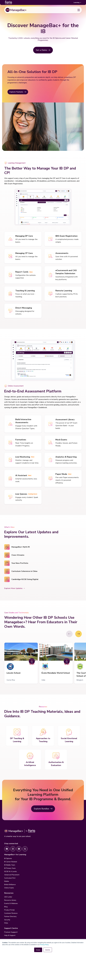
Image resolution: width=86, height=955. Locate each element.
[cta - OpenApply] (6, 848)
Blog (6, 907)
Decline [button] (47, 950)
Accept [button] (38, 950)
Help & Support (9, 935)
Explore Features (16, 92)
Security (7, 920)
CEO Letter (8, 897)
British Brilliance (10, 884)
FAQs (6, 923)
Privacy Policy (44, 944)
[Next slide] (78, 634)
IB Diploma (8, 858)
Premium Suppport (10, 932)
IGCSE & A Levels (10, 871)
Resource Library (10, 900)
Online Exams (9, 888)
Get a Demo (41, 50)
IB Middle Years (9, 865)
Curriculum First (9, 878)
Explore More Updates (13, 588)
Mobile (6, 881)
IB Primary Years (10, 868)
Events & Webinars (11, 903)
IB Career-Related (10, 862)
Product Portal (9, 910)
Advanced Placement (11, 875)
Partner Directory (10, 916)
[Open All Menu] (78, 9)
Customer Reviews (11, 913)
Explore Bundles (41, 808)
